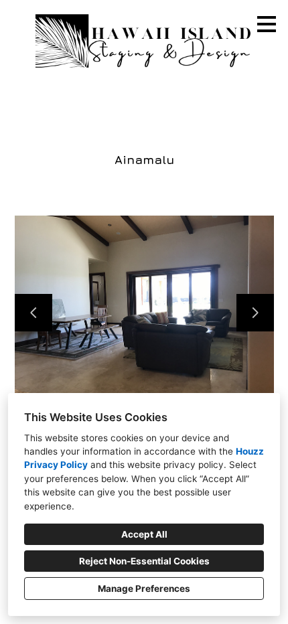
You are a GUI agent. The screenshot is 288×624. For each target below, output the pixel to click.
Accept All (144, 534)
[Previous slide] (33, 312)
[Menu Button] (266, 24)
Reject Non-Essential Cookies (144, 561)
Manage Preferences (144, 588)
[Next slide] (255, 312)
